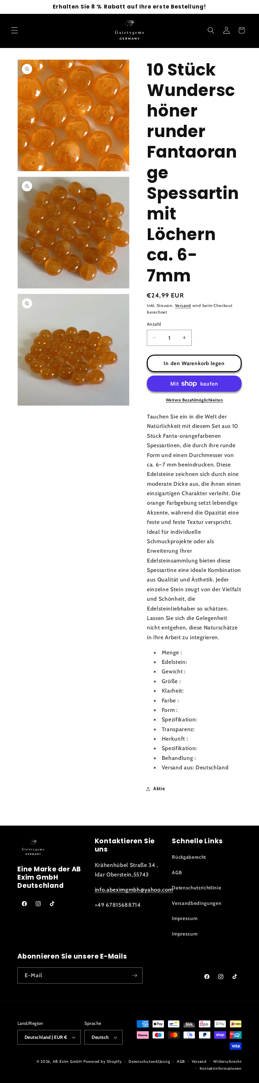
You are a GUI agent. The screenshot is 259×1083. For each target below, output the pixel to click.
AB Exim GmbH (67, 1061)
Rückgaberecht (189, 857)
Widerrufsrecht (227, 1061)
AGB (177, 872)
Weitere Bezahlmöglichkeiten (194, 399)
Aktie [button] (159, 788)
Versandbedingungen (196, 903)
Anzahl (154, 324)
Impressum (184, 918)
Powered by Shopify (102, 1061)
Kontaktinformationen (221, 1068)
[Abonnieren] (134, 975)
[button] (14, 30)
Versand (183, 305)
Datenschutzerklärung (149, 1061)
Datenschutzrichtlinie (196, 888)
